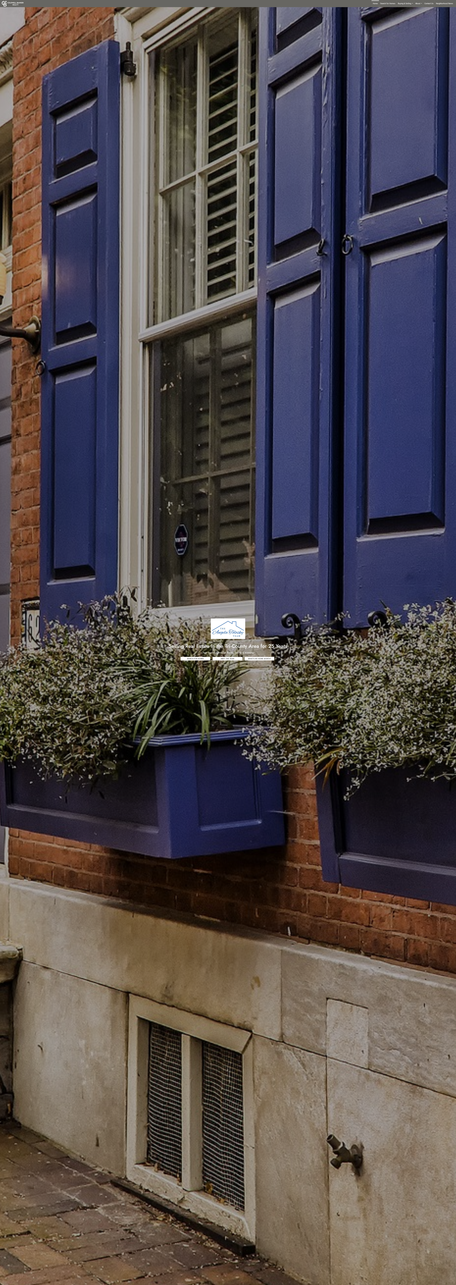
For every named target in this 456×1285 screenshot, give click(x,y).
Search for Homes (387, 3)
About (419, 4)
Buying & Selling (405, 4)
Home (375, 3)
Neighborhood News (444, 3)
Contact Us (428, 3)
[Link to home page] (14, 3)
